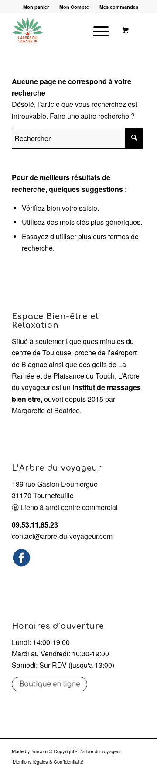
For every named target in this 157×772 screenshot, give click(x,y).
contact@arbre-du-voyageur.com (62, 536)
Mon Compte (74, 7)
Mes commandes (118, 7)
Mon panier (36, 7)
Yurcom (39, 750)
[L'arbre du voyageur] (65, 30)
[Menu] (97, 30)
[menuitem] (36, 6)
